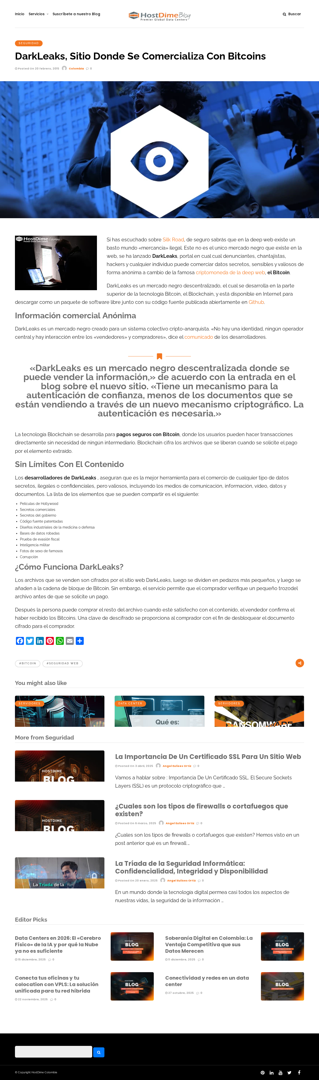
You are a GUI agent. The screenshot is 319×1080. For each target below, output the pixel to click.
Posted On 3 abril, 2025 (135, 766)
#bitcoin (27, 663)
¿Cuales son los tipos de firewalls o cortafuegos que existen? (201, 810)
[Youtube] (280, 1072)
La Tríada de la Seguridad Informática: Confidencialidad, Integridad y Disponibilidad (191, 867)
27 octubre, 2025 (180, 993)
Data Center (130, 703)
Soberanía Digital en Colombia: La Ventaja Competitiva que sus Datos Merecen (209, 944)
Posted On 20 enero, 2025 (137, 880)
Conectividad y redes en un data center (207, 981)
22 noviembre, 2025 (32, 999)
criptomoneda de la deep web (230, 272)
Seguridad (29, 43)
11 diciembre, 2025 (181, 959)
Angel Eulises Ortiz (177, 766)
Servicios (37, 13)
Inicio (19, 13)
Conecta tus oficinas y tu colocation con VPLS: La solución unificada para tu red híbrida (56, 984)
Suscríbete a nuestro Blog (76, 13)
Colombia (76, 68)
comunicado (199, 337)
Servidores (30, 703)
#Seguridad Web (63, 663)
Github (256, 302)
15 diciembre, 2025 (31, 959)
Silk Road (173, 240)
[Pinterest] (262, 1072)
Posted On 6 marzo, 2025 (136, 823)
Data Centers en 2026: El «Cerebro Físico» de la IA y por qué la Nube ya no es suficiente (58, 944)
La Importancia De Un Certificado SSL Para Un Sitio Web (208, 756)
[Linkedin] (271, 1072)
